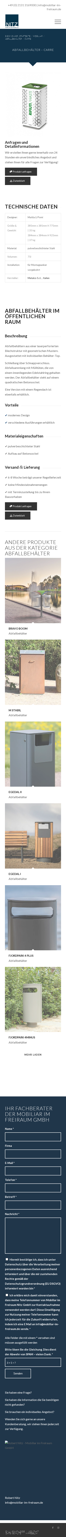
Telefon (10, 1179)
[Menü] (56, 21)
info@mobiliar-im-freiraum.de (24, 1502)
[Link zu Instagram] (58, 1527)
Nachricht (12, 1214)
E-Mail (9, 1162)
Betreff (10, 1196)
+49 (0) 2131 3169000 (22, 5)
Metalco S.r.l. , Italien (39, 278)
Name (9, 1128)
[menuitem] (56, 21)
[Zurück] (13, 104)
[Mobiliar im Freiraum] (27, 21)
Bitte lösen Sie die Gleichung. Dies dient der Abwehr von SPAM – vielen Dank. (30, 1352)
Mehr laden (33, 1054)
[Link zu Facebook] (53, 1527)
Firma (8, 1145)
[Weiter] (52, 104)
